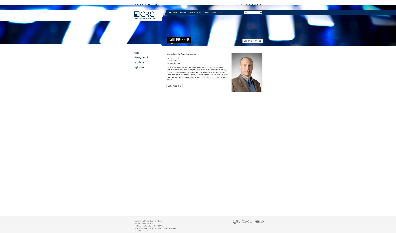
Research (191, 12)
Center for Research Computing (148, 15)
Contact (221, 12)
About (175, 12)
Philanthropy (139, 62)
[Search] (261, 12)
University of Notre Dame (153, 221)
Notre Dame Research (249, 2)
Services (183, 12)
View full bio (174, 86)
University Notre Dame (149, 2)
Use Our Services (252, 41)
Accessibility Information (141, 231)
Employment (139, 67)
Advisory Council (141, 57)
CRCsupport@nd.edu (170, 228)
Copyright (137, 221)
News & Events (210, 12)
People (136, 52)
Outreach (199, 12)
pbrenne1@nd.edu (173, 63)
